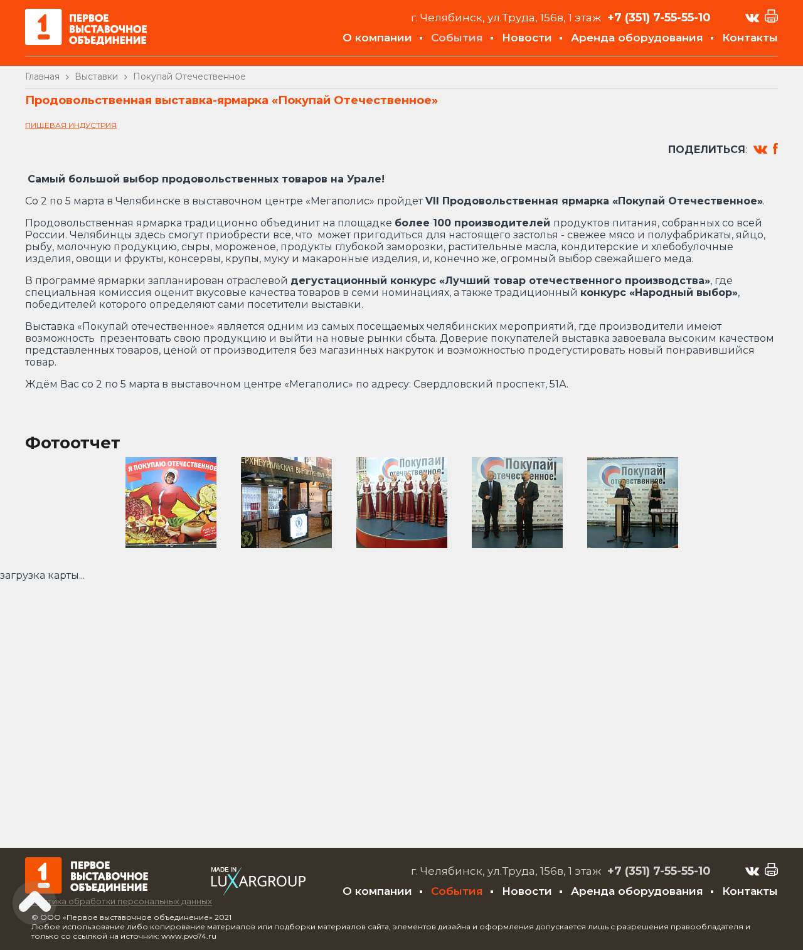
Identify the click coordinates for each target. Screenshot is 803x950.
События (457, 37)
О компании (377, 37)
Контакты (750, 37)
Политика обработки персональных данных (118, 901)
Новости (527, 37)
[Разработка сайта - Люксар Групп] (258, 892)
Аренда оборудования (637, 37)
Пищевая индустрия (71, 125)
